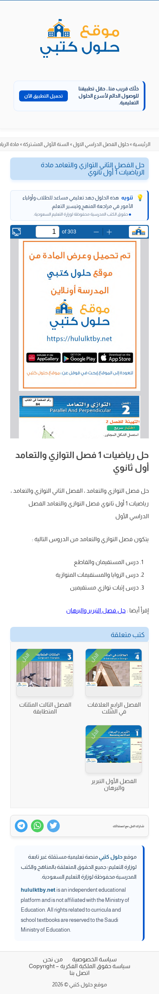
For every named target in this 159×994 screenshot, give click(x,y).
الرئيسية (142, 144)
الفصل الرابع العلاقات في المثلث (114, 708)
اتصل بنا (79, 972)
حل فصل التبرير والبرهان (96, 610)
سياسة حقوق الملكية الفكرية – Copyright (79, 966)
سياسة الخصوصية (94, 959)
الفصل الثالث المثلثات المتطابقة (45, 708)
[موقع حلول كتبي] (79, 39)
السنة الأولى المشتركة (46, 144)
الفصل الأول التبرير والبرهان (114, 784)
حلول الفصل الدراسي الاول (101, 144)
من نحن (53, 959)
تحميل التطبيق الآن (43, 95)
